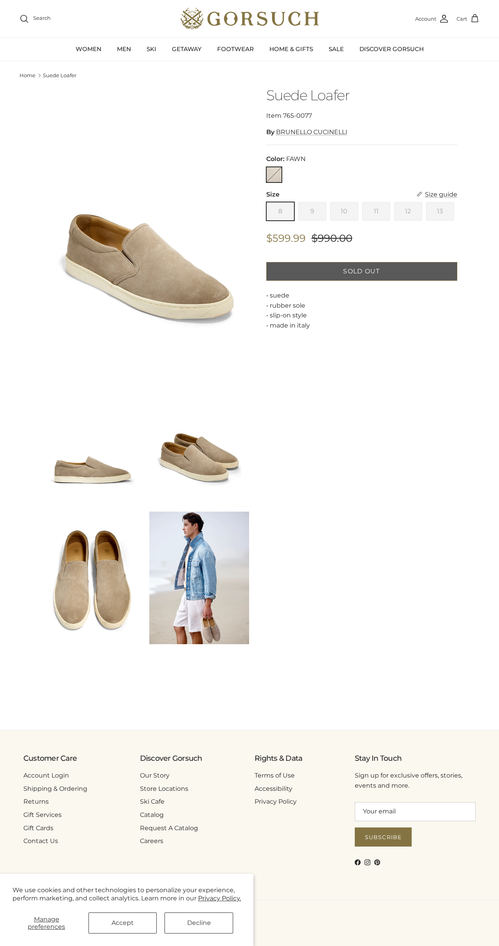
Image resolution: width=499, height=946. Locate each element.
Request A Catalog (169, 828)
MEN (124, 49)
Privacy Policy (276, 801)
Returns (36, 801)
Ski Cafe (152, 801)
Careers (151, 841)
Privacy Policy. (219, 898)
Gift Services (42, 814)
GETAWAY (187, 49)
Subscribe (383, 837)
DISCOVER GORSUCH (391, 49)
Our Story (155, 775)
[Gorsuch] (249, 19)
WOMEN (88, 49)
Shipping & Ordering (55, 788)
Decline (199, 923)
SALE (336, 49)
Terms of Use (275, 775)
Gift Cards (38, 828)
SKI (151, 49)
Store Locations (164, 788)
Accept (122, 923)
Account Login (46, 775)
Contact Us (40, 841)
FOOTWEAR (235, 49)
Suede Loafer (59, 76)
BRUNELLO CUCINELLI (311, 132)
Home (27, 76)
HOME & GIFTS (291, 49)
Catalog (152, 814)
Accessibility (273, 788)
